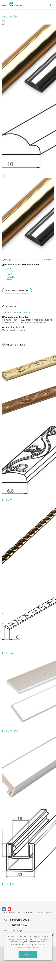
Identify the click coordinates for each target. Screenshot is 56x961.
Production (9, 912)
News (18, 912)
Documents (28, 912)
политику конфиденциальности (31, 945)
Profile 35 (7, 500)
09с (29, 312)
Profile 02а (8, 653)
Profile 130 (8, 884)
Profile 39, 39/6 (10, 731)
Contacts (48, 912)
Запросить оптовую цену (17, 290)
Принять (28, 954)
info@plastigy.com (17, 930)
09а (25, 312)
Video (39, 912)
